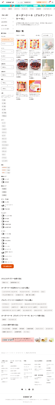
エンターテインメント (17, 304)
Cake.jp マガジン (38, 384)
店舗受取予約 (27, 2)
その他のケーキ (19, 294)
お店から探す (13, 370)
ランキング (24, 8)
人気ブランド (15, 307)
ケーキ (11, 352)
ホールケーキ (8, 249)
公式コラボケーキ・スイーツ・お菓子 (11, 310)
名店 (6, 243)
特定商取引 (48, 370)
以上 (9, 167)
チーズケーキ (35, 291)
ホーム (3, 8)
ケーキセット (6, 304)
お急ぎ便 (38, 8)
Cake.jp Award (27, 364)
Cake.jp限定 (8, 240)
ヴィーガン (7, 246)
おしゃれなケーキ (27, 310)
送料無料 (7, 182)
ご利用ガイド (4, 381)
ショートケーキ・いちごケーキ (10, 291)
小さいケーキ (43, 307)
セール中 (7, 179)
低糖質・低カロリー (9, 252)
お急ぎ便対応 (13, 366)
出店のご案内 (38, 364)
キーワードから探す (14, 375)
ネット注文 (20, 2)
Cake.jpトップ (4, 352)
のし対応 (7, 202)
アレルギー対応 (8, 215)
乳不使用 (7, 218)
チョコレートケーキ (24, 291)
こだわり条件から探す (15, 373)
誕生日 (10, 8)
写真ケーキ (5, 282)
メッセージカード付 (9, 205)
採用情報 (48, 382)
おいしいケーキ (48, 310)
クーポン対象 (8, 233)
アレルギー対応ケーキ (8, 294)
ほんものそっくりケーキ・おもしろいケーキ (35, 304)
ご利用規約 (48, 376)
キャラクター (6, 307)
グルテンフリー (8, 256)
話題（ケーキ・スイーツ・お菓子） (29, 307)
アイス (31, 8)
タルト (43, 291)
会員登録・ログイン (41, 2)
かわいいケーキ (38, 310)
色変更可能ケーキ (15, 282)
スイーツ (17, 8)
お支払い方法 (4, 368)
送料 (2, 366)
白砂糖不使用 (8, 227)
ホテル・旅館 (38, 366)
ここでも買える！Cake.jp (38, 378)
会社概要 (48, 368)
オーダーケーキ (19, 352)
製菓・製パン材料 (30, 294)
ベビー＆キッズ (47, 8)
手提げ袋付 (7, 209)
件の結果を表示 (7, 266)
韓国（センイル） (9, 262)
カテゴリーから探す (14, 368)
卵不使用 (7, 221)
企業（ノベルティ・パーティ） (39, 370)
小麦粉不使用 (8, 224)
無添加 (6, 259)
